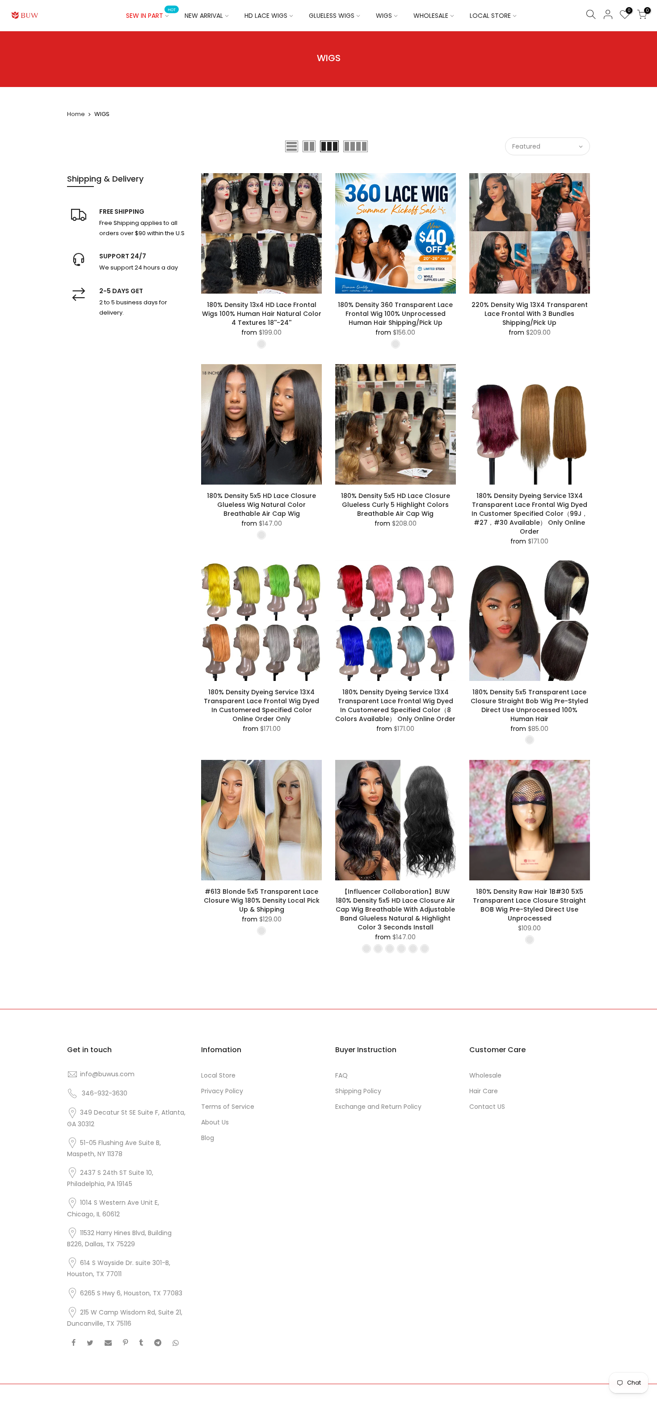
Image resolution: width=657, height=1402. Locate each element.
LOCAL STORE (490, 15)
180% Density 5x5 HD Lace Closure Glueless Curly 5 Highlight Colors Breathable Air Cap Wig (395, 504)
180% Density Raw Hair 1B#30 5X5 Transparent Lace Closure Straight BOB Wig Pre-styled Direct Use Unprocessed (529, 905)
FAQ (341, 1075)
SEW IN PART (151, 14)
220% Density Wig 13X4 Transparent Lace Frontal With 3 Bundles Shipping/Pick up (530, 313)
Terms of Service (227, 1106)
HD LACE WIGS (265, 15)
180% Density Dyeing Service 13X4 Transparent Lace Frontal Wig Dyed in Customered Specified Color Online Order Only (261, 705)
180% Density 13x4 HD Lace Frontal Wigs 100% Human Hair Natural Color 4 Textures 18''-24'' (261, 313)
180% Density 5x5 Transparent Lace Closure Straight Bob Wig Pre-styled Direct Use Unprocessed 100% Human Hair (529, 705)
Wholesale (485, 1075)
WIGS (384, 15)
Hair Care (483, 1091)
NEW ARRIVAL (204, 15)
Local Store (218, 1075)
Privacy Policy (222, 1091)
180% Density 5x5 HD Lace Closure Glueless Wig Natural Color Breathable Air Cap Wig (261, 504)
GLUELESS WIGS (331, 15)
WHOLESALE (430, 15)
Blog (207, 1137)
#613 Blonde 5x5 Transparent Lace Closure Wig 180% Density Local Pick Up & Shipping (262, 900)
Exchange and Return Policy (378, 1106)
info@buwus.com (107, 1074)
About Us (215, 1122)
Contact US (487, 1106)
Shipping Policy (358, 1091)
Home (76, 114)
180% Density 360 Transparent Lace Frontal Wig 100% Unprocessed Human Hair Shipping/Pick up (395, 313)
